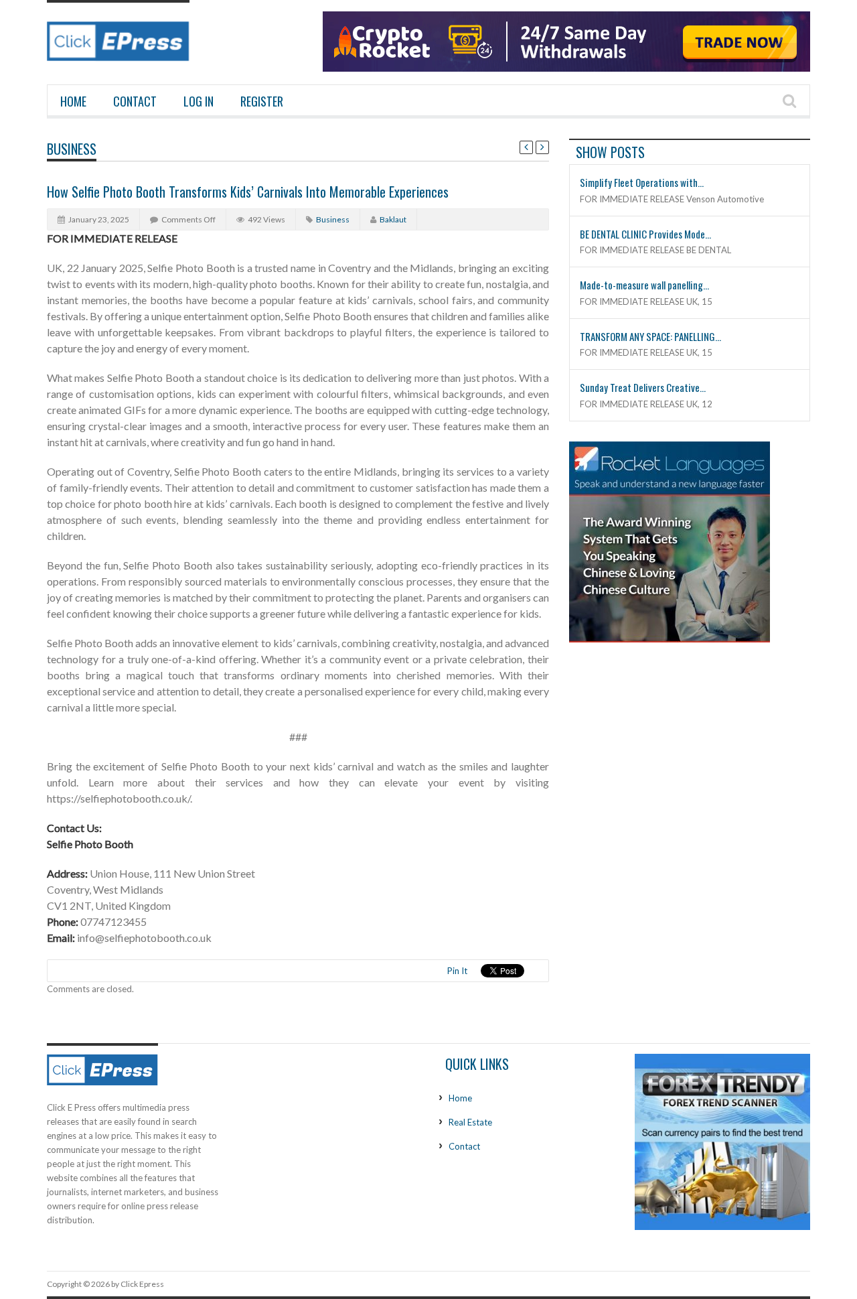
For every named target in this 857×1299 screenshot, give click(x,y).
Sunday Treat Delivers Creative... (643, 387)
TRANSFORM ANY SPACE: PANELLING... (650, 336)
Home (73, 101)
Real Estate (470, 1122)
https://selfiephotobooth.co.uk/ (118, 798)
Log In (198, 101)
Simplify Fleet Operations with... (642, 182)
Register (261, 101)
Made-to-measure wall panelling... (644, 284)
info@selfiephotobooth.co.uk (144, 937)
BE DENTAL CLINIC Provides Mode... (645, 233)
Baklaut (393, 219)
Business (71, 149)
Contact (135, 101)
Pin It (457, 970)
